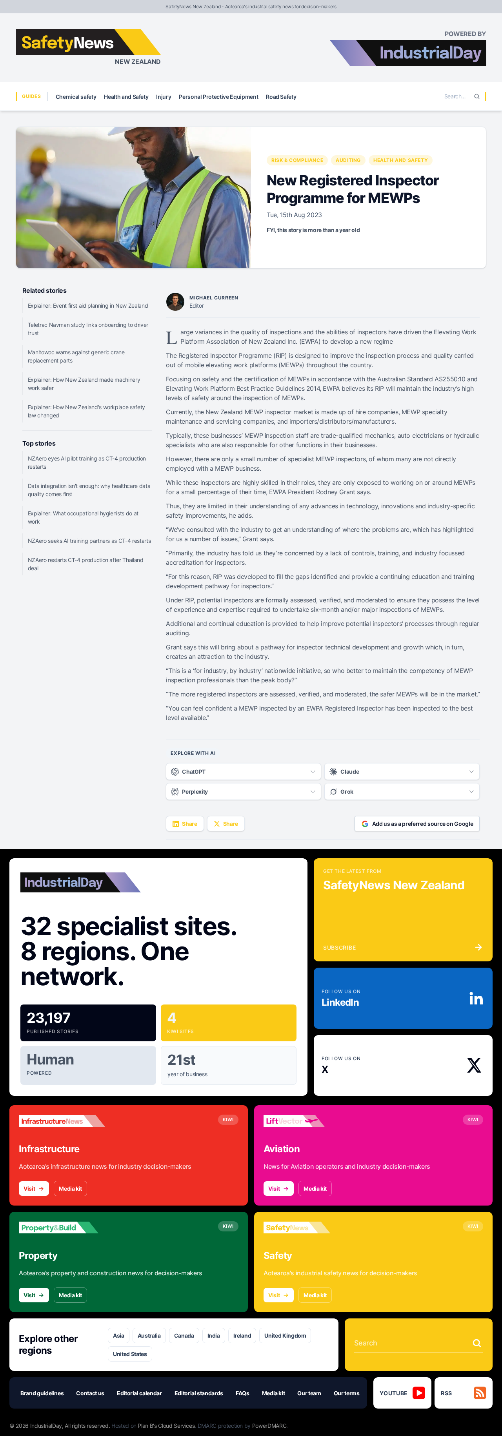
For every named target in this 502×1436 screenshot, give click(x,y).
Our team (309, 1393)
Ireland (242, 1335)
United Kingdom (285, 1335)
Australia (149, 1335)
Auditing (348, 160)
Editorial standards (199, 1393)
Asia (118, 1335)
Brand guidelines (42, 1393)
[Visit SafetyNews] (307, 1227)
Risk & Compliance (297, 160)
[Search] (477, 96)
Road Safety (281, 96)
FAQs (242, 1393)
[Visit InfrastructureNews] (62, 1121)
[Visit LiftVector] (307, 1121)
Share (189, 823)
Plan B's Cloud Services (166, 1425)
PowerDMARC (269, 1425)
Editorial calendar (139, 1393)
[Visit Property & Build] (62, 1227)
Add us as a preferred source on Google (422, 823)
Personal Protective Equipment (218, 96)
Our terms (347, 1393)
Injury (163, 96)
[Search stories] (477, 1343)
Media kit (70, 1188)
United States (130, 1354)
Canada (184, 1335)
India (213, 1335)
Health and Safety (126, 96)
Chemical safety (76, 96)
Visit (29, 1188)
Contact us (90, 1393)
